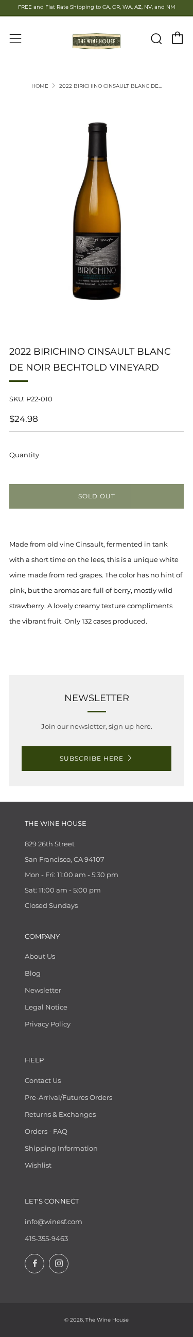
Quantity (24, 455)
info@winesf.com (53, 1221)
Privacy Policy (48, 1024)
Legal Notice (46, 1007)
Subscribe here (92, 758)
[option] (96, 211)
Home (39, 86)
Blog (33, 973)
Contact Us (43, 1080)
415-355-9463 (46, 1238)
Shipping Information (61, 1148)
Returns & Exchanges (60, 1114)
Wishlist (38, 1165)
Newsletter (43, 990)
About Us (40, 956)
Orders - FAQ (46, 1131)
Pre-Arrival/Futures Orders (68, 1097)
